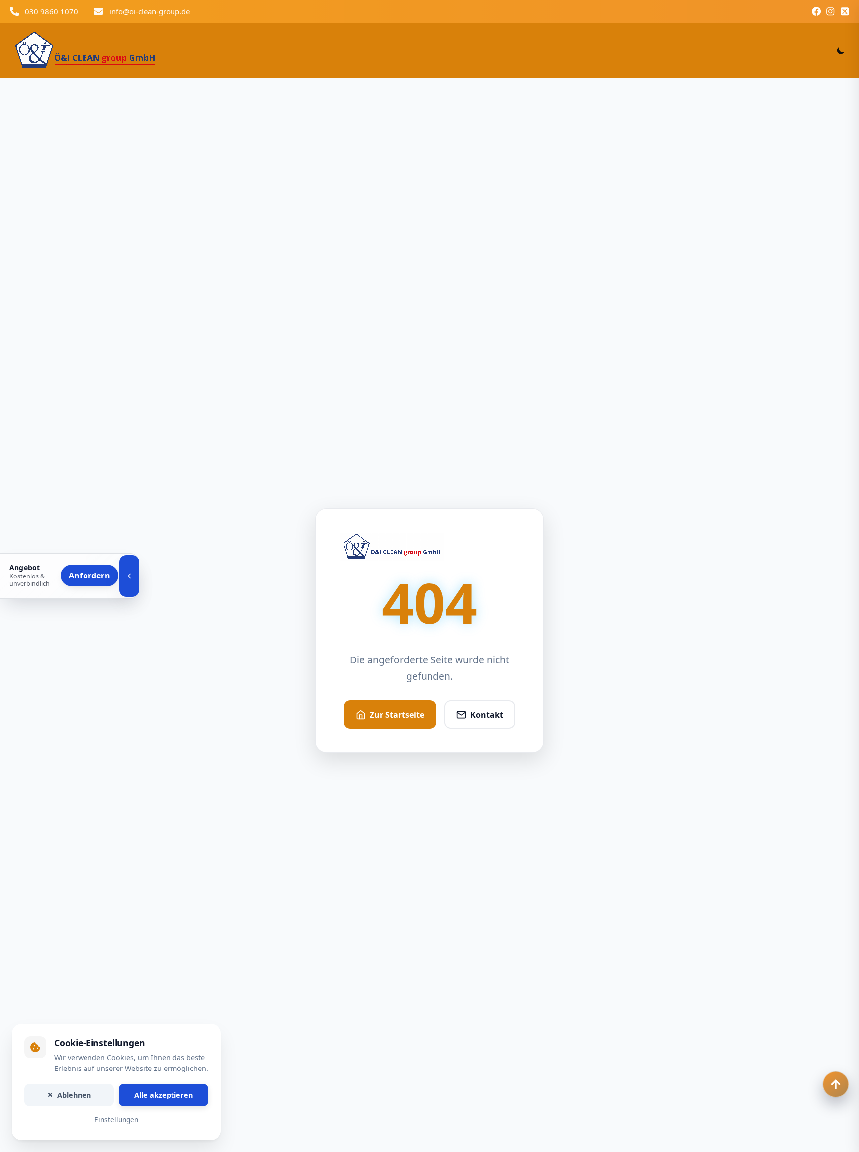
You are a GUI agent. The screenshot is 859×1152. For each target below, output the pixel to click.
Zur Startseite (397, 714)
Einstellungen (116, 1120)
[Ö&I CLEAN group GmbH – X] (844, 11)
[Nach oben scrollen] (836, 1084)
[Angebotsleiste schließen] (129, 576)
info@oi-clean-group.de (149, 11)
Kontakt (486, 714)
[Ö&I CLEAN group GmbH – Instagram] (830, 11)
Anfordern (89, 576)
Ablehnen (74, 1095)
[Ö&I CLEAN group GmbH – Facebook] (816, 11)
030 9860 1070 (51, 11)
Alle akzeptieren (163, 1095)
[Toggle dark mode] (840, 50)
